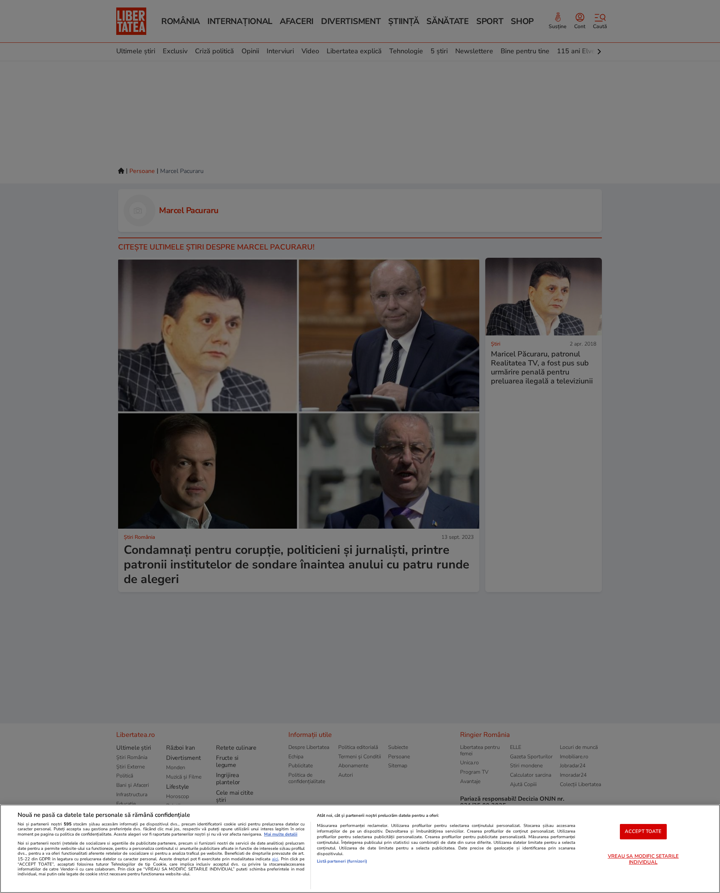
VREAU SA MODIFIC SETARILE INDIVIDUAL (643, 859)
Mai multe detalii (280, 834)
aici (275, 859)
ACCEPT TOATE (643, 831)
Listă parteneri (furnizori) (342, 861)
